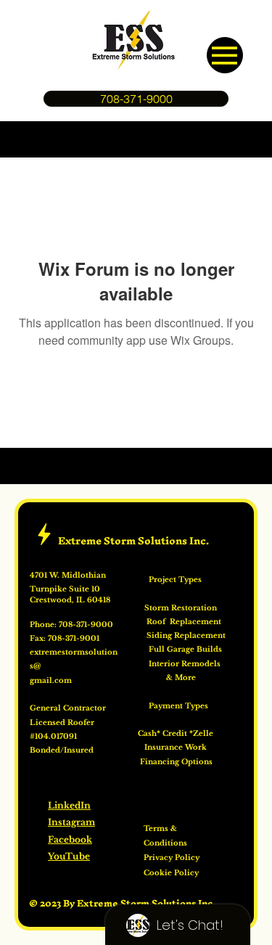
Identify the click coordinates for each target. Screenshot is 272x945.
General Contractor (69, 708)
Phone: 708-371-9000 (71, 625)
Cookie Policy (171, 873)
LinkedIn (69, 806)
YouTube (69, 856)
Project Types (169, 580)
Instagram (71, 822)
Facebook (70, 840)
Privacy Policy (171, 857)
